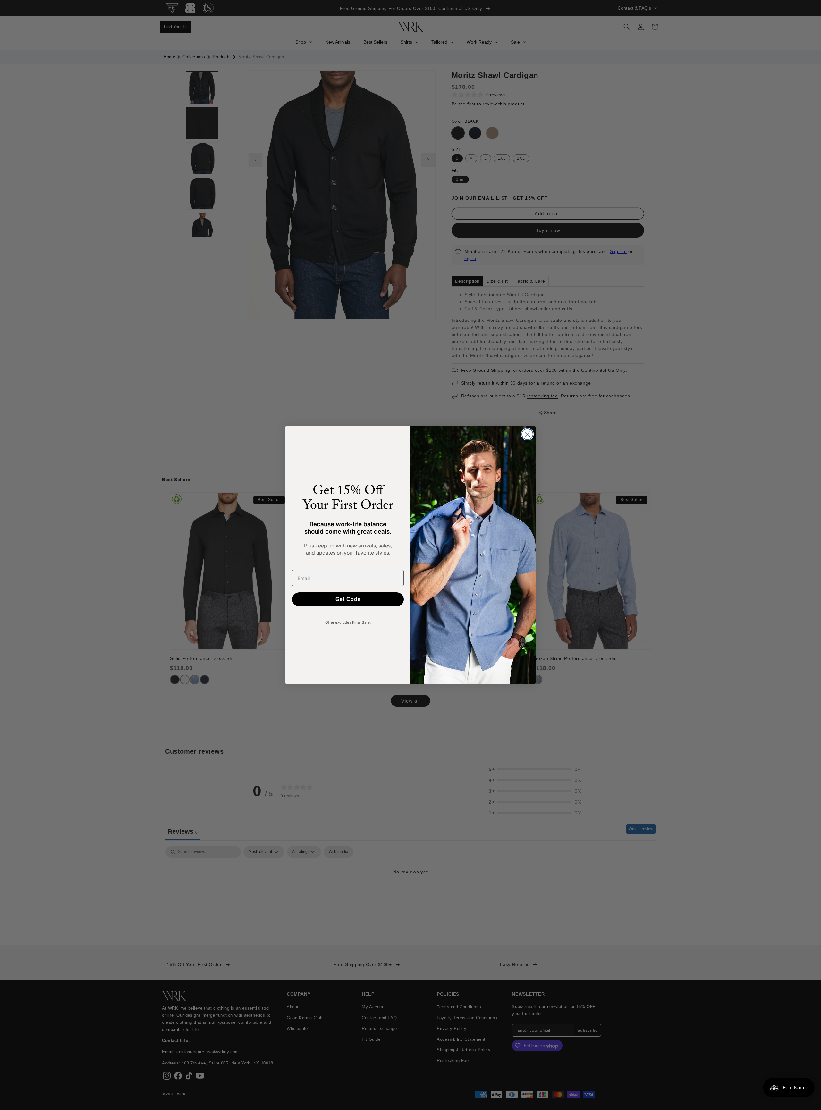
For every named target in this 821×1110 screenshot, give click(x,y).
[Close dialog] (527, 434)
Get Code (348, 599)
